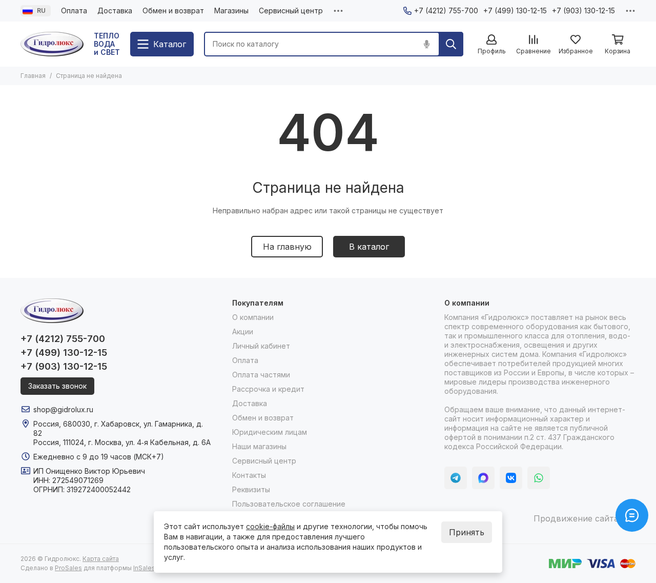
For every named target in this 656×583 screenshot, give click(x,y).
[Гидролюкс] (52, 44)
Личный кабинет (261, 345)
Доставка (114, 10)
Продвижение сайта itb (582, 518)
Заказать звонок (57, 385)
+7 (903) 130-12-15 (583, 10)
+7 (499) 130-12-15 (515, 10)
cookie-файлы (270, 526)
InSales (144, 568)
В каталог (369, 247)
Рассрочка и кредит (268, 389)
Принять (466, 532)
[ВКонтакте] (511, 478)
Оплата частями (261, 374)
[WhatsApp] (538, 478)
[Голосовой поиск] (426, 44)
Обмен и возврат (173, 10)
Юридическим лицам (269, 432)
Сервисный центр (291, 10)
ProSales (68, 568)
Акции (242, 331)
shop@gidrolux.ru (63, 409)
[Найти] (451, 44)
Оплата (74, 10)
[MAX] (483, 478)
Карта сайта (101, 558)
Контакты (249, 475)
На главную (287, 247)
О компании (253, 317)
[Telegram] (455, 478)
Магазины (231, 10)
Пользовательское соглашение (288, 503)
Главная (33, 75)
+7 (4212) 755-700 (446, 10)
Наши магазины (259, 446)
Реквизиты (251, 489)
